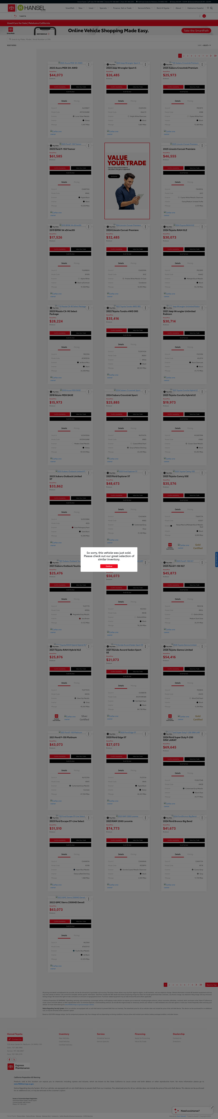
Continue (109, 566)
